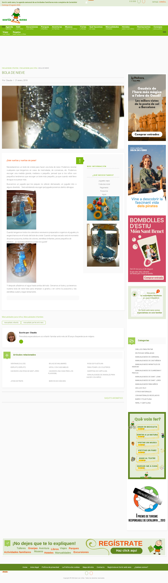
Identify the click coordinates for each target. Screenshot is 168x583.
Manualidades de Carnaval (147, 357)
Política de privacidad (50, 567)
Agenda (9, 28)
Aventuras (57, 28)
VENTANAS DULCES (18, 364)
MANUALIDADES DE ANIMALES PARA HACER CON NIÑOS (100, 376)
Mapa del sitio (88, 567)
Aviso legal (34, 567)
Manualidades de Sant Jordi (148, 380)
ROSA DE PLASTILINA (95, 364)
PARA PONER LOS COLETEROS (98, 367)
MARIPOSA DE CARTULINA (97, 371)
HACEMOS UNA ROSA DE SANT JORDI (25, 371)
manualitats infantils (11, 322)
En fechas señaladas (144, 353)
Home (25, 567)
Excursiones (32, 28)
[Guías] (138, 1)
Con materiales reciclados (147, 395)
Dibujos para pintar (144, 349)
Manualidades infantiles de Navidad (146, 365)
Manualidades (112, 28)
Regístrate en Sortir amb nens (119, 567)
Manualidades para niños (28, 68)
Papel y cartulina (143, 403)
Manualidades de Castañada (148, 361)
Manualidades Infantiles (10, 68)
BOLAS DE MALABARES (57, 364)
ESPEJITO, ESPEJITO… (19, 367)
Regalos (19, 33)
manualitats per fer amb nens (33, 322)
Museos (71, 28)
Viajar (6, 33)
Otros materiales (143, 392)
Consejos (158, 28)
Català (155, 2)
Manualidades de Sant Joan (147, 377)
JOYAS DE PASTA (17, 381)
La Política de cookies (71, 567)
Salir (19, 28)
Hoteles (128, 28)
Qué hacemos (96, 28)
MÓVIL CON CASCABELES (58, 367)
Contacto (100, 567)
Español (162, 2)
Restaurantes (143, 28)
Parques (45, 28)
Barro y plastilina (143, 399)
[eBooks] (143, 1)
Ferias (83, 28)
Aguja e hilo (140, 388)
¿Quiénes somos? (141, 567)
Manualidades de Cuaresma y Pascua (146, 372)
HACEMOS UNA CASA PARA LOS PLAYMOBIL (60, 372)
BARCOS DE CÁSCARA (57, 381)
